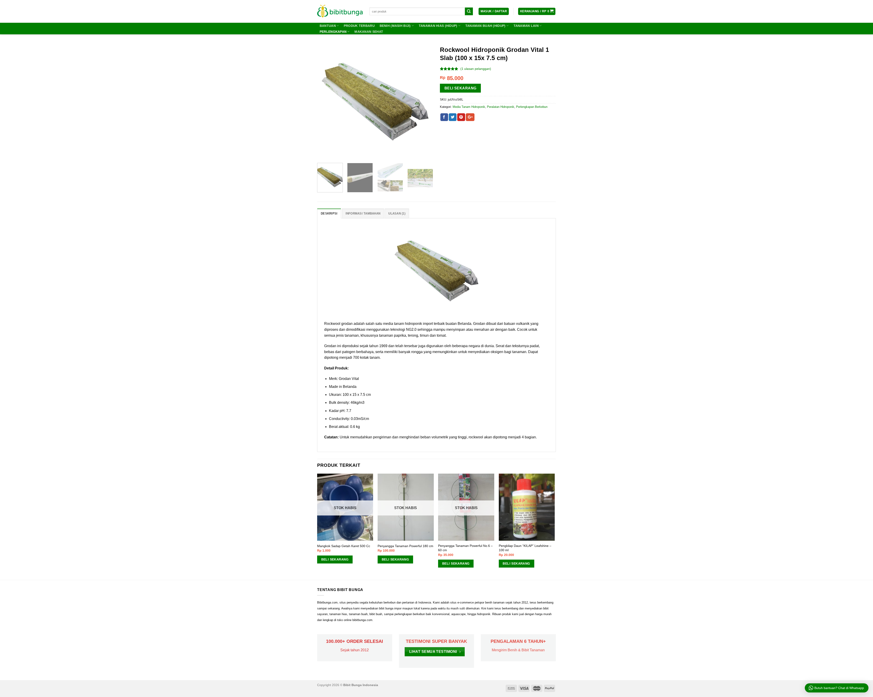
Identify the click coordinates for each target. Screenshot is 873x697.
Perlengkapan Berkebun (531, 107)
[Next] (425, 101)
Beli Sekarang (460, 88)
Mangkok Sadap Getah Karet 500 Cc (343, 546)
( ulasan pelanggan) (475, 69)
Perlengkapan (333, 31)
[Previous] (325, 101)
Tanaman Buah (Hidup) (485, 26)
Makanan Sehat (368, 31)
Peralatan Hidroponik (500, 107)
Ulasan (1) (396, 213)
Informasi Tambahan (363, 213)
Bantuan (328, 26)
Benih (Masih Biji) (395, 26)
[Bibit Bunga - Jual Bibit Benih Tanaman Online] (340, 11)
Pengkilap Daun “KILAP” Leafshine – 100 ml (525, 548)
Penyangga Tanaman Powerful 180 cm (405, 546)
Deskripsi (329, 213)
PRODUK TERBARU (359, 26)
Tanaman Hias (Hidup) (438, 26)
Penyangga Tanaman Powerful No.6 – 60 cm (465, 548)
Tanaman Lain (526, 26)
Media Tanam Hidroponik (469, 107)
